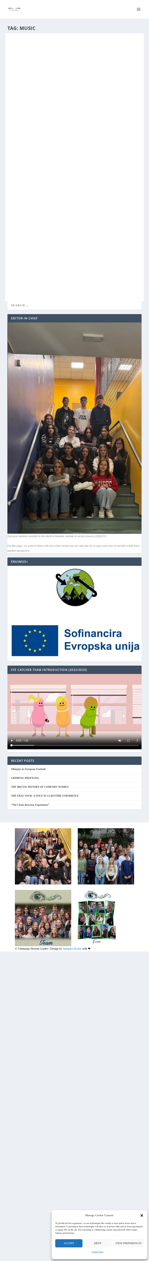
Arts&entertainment (52, 129)
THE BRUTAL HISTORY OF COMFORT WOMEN (40, 787)
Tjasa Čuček (19, 270)
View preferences (128, 1243)
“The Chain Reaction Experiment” (30, 805)
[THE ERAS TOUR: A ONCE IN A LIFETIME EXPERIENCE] (74, 78)
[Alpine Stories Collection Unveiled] (68, 217)
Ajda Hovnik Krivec (22, 129)
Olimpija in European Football (28, 769)
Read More (22, 163)
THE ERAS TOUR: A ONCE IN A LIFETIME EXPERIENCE (49, 124)
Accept (69, 1243)
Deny (98, 1243)
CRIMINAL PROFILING (25, 778)
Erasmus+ (43, 270)
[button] (142, 1215)
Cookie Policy (98, 1252)
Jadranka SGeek (72, 948)
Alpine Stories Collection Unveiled (41, 265)
